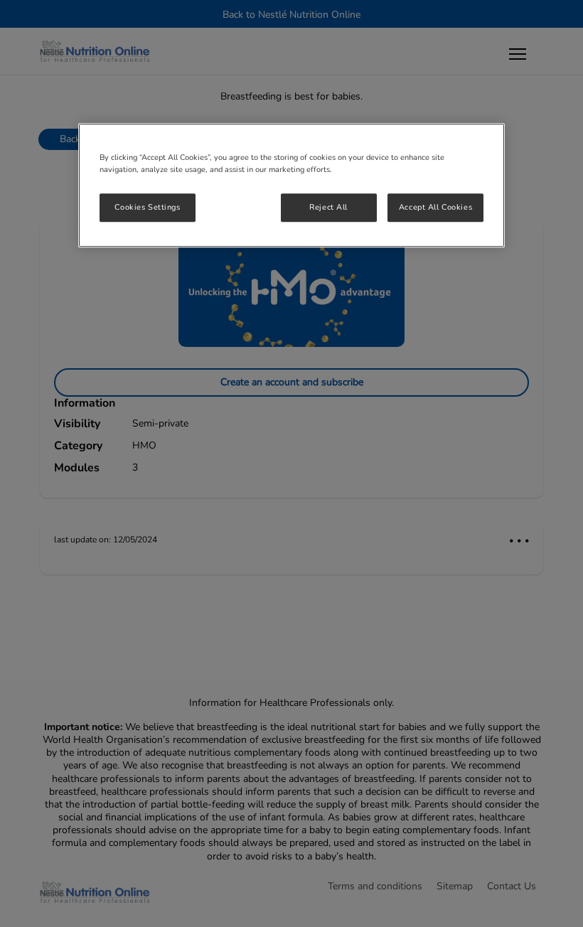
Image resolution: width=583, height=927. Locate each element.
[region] (291, 185)
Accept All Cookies (435, 207)
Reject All (328, 207)
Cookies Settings (147, 207)
